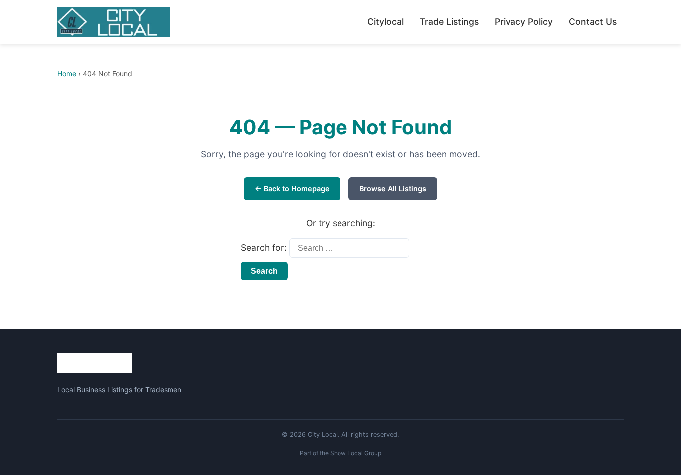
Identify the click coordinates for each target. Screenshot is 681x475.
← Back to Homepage (292, 188)
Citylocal (385, 21)
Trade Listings (449, 21)
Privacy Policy (524, 21)
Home (66, 73)
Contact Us (593, 21)
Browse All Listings (392, 188)
